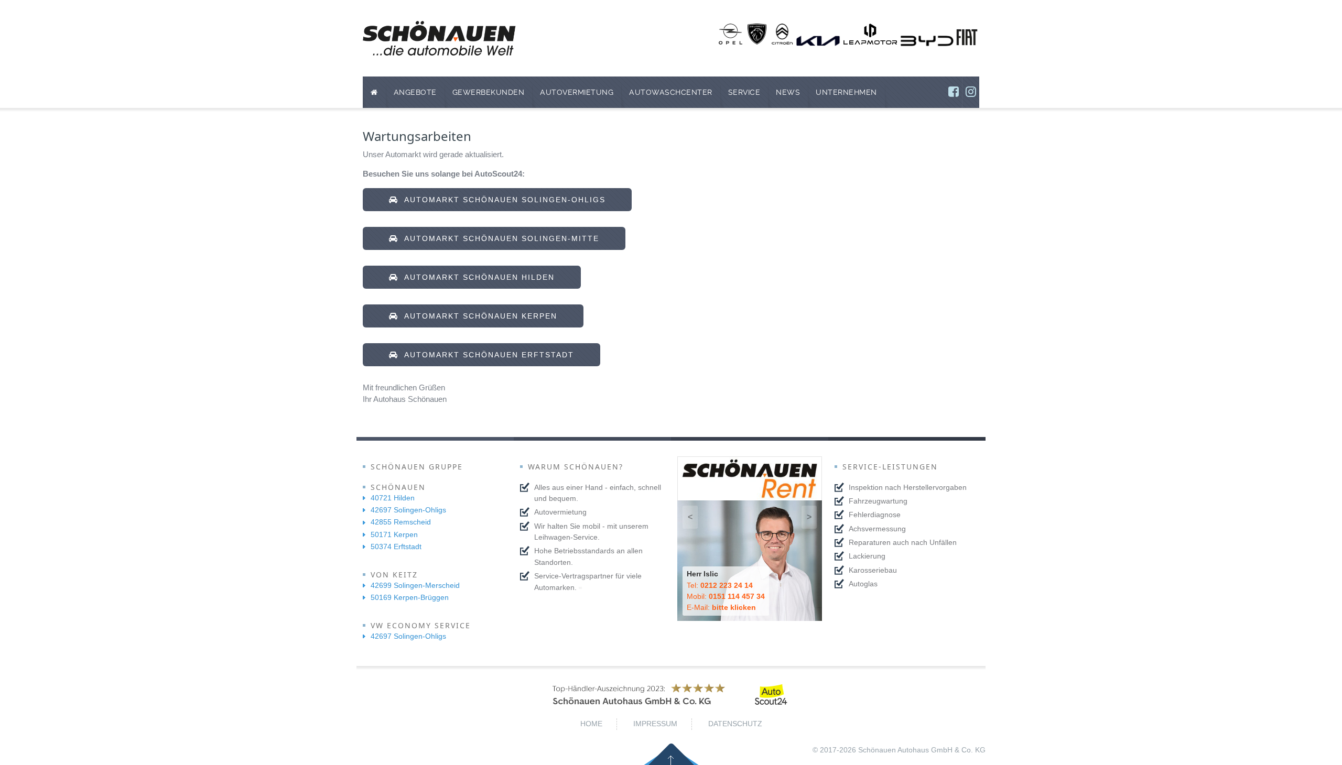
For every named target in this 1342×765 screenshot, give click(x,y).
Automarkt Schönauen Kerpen (477, 316)
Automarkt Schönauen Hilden (476, 277)
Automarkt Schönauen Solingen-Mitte (498, 238)
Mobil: (726, 596)
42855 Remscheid (401, 522)
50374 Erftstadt (396, 546)
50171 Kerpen (394, 534)
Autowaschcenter (670, 92)
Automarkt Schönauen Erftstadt (486, 355)
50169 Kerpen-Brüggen (410, 597)
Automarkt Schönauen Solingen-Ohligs (501, 199)
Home (591, 723)
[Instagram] (970, 92)
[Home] (374, 92)
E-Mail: (721, 607)
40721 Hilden (393, 498)
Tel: (720, 585)
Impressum (655, 723)
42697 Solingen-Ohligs (408, 510)
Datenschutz (735, 723)
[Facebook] (953, 92)
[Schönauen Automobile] (439, 38)
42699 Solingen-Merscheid (415, 585)
